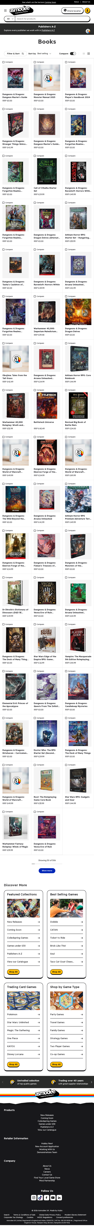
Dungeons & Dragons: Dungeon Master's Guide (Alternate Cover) (46, 144)
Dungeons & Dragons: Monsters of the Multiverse (76, 566)
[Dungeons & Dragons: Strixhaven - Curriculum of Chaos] (15, 733)
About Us (86, 2)
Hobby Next (47, 1143)
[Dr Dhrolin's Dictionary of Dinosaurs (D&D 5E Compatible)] (15, 593)
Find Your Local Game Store (47, 1177)
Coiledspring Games (17, 937)
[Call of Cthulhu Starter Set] (47, 171)
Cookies (30, 1217)
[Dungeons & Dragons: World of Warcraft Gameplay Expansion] (15, 780)
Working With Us (47, 1149)
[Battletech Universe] (47, 405)
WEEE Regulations (44, 1217)
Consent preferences (64, 1217)
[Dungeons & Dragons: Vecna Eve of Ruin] (47, 827)
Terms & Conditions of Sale (24, 1215)
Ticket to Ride (57, 937)
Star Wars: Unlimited (18, 1022)
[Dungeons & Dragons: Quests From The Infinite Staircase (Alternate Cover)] (47, 686)
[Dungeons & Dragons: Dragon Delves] (78, 312)
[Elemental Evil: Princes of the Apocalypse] (15, 686)
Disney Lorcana (15, 1054)
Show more (47, 871)
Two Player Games (60, 1046)
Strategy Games (59, 1038)
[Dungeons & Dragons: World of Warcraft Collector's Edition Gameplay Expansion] (78, 452)
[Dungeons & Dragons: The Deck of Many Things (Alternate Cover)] (15, 640)
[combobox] (47, 18)
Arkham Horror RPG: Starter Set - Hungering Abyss (77, 238)
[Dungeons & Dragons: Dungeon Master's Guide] (15, 77)
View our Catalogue (17, 961)
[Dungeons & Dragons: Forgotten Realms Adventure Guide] (15, 312)
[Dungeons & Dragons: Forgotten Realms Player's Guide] (15, 218)
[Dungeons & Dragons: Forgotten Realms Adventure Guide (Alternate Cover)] (15, 171)
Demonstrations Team (47, 1152)
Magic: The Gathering (18, 1030)
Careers (47, 1172)
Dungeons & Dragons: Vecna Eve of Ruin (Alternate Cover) (45, 612)
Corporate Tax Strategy (13, 1217)
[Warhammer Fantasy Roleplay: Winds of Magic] (15, 827)
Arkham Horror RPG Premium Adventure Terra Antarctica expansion (78, 519)
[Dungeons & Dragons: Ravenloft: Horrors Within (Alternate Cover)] (78, 171)
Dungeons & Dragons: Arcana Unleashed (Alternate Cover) (76, 284)
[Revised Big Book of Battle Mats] (78, 405)
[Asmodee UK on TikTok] (40, 1197)
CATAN (54, 929)
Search (6, 1215)
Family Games (57, 1030)
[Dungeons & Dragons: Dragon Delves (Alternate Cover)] (47, 218)
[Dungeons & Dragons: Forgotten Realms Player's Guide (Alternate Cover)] (78, 124)
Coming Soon (50, 2)
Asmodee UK (43, 1210)
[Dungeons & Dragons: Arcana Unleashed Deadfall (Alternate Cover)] (47, 359)
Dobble (54, 921)
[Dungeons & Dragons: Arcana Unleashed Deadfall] (78, 593)
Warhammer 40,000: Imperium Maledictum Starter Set (45, 331)
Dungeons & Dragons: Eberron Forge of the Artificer (13, 566)
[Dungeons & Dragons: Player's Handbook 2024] (78, 77)
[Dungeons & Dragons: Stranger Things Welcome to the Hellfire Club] (15, 124)
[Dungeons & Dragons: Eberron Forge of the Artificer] (15, 546)
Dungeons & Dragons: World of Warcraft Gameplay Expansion (13, 800)
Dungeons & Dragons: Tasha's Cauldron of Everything (13, 284)
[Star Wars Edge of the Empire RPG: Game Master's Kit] (47, 640)
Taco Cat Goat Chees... (62, 961)
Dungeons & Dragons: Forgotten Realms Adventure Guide (13, 331)
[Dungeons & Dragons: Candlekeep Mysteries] (78, 686)
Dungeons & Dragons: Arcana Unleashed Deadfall (76, 612)
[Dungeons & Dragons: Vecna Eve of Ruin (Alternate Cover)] (47, 593)
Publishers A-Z (48, 30)
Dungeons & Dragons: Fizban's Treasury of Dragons (45, 566)
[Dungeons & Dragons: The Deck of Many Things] (78, 733)
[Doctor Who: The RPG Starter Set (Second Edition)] (47, 733)
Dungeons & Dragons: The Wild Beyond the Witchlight (13, 519)
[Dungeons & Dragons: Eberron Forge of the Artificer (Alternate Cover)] (47, 452)
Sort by (32, 53)
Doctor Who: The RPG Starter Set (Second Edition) (45, 753)
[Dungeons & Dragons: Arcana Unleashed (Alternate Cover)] (78, 265)
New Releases (14, 921)
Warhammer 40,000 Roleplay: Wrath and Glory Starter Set (12, 425)
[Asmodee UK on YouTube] (53, 1197)
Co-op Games (57, 1054)
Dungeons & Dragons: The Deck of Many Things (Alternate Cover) (15, 659)
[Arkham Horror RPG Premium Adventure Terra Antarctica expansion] (78, 499)
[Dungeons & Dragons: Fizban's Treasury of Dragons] (47, 546)
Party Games (57, 1014)
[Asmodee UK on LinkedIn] (59, 1197)
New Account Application (47, 1146)
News (76, 2)
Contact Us (47, 1174)
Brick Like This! (58, 945)
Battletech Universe (44, 422)
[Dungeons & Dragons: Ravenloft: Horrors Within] (47, 265)
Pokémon (12, 1014)
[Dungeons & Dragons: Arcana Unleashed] (47, 499)
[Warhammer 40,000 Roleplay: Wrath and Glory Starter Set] (15, 405)
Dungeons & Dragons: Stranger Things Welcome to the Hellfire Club (15, 144)
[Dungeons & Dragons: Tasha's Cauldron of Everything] (15, 265)
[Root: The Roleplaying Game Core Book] (47, 780)
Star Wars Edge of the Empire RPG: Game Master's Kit (45, 659)
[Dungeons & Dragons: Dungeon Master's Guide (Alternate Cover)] (47, 124)
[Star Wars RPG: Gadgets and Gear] (78, 780)
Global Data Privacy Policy (50, 1215)
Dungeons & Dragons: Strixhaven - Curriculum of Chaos (14, 753)
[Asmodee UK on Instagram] (33, 1197)
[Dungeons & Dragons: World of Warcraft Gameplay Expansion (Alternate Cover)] (15, 452)
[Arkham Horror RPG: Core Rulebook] (78, 359)
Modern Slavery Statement (75, 1215)
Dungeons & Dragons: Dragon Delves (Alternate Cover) (47, 238)
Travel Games (57, 1022)
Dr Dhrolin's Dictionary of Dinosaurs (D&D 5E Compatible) (15, 612)
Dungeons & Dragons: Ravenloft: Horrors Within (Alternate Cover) (78, 191)
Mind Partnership (47, 1180)
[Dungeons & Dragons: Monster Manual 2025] (47, 77)
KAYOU (11, 1046)
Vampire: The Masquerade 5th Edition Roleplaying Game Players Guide (78, 659)
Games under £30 (16, 945)
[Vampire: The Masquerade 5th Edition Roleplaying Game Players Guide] (78, 640)
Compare (63, 53)
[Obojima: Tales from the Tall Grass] (15, 359)
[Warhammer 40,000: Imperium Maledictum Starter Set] (47, 312)
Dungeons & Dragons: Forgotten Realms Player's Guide (13, 238)
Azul (52, 953)
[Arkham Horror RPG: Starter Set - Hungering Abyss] (78, 218)
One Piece (12, 1038)
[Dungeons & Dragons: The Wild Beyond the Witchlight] (15, 499)
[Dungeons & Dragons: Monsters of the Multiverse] (78, 546)
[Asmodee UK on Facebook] (46, 1197)
